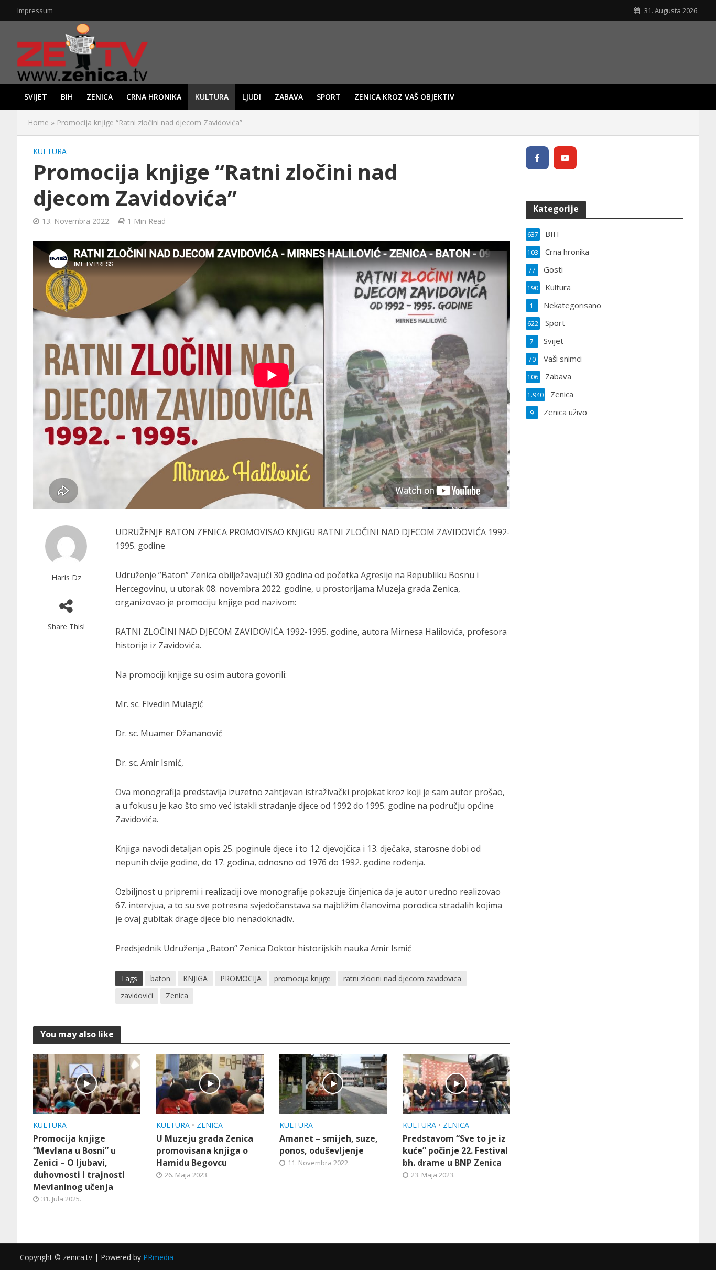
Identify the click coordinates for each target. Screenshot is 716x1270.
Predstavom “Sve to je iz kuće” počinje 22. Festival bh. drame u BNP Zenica (455, 1150)
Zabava (289, 97)
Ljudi (251, 97)
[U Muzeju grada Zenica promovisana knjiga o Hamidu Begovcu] (210, 1083)
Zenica (99, 97)
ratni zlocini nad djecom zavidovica (402, 978)
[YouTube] (565, 157)
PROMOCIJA (241, 978)
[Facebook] (537, 157)
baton (160, 978)
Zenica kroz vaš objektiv (404, 97)
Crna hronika (153, 97)
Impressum (35, 10)
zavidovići (137, 996)
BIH (67, 97)
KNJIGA (195, 978)
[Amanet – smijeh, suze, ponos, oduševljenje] (333, 1083)
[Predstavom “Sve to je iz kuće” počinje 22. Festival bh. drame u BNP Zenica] (456, 1083)
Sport (329, 97)
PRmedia (158, 1257)
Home (38, 122)
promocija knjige (302, 978)
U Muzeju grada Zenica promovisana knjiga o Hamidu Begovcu (204, 1150)
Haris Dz (66, 577)
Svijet (35, 97)
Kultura (212, 97)
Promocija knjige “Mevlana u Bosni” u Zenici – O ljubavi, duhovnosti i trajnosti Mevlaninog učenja (79, 1162)
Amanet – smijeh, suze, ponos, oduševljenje (328, 1144)
